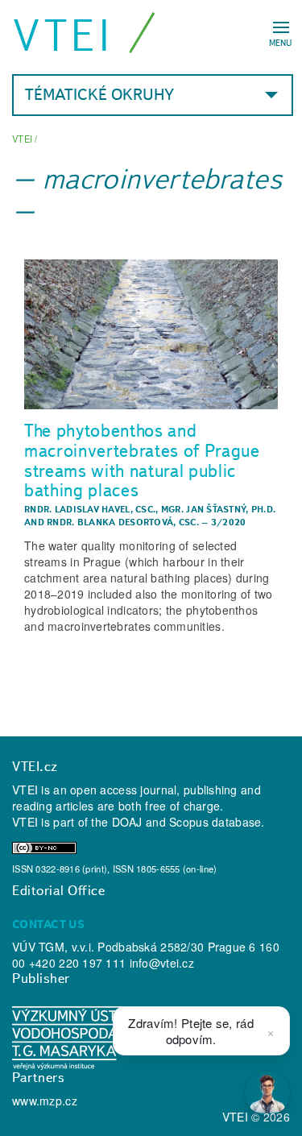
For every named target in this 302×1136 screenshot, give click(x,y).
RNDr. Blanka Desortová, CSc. (123, 522)
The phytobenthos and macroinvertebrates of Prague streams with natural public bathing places (142, 460)
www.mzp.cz (44, 1100)
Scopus (189, 822)
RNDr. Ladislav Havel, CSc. (89, 509)
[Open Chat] (267, 1093)
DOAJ (127, 822)
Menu (280, 42)
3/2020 (228, 522)
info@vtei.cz (162, 963)
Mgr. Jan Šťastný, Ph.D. (218, 509)
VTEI (63, 35)
